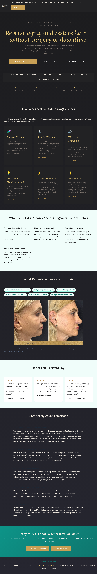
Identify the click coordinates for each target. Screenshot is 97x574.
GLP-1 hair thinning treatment (48, 80)
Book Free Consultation (37, 548)
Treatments (29, 3)
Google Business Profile (47, 565)
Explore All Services (61, 548)
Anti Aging (39, 3)
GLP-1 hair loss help (77, 61)
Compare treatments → (51, 61)
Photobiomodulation (52, 74)
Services (19, 3)
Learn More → (12, 157)
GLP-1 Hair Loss (63, 3)
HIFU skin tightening (15, 74)
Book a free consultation (23, 61)
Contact (17, 8)
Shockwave (85, 74)
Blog (79, 3)
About (73, 3)
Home (13, 3)
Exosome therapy (33, 74)
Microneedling (50, 3)
